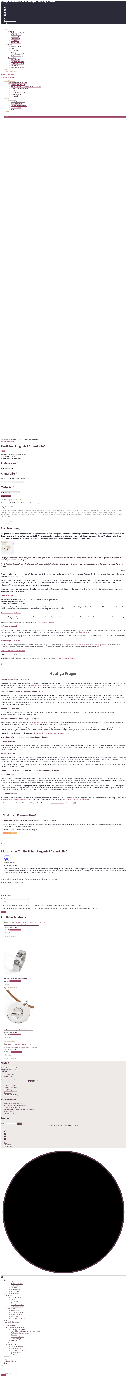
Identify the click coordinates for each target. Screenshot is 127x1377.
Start (5, 19)
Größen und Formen (18, 92)
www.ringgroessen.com (36, 723)
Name (3, 898)
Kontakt (6, 111)
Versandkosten (16, 500)
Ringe (13, 48)
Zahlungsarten (9, 1113)
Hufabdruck (15, 41)
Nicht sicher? (12, 58)
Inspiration (14, 65)
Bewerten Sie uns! (10, 1085)
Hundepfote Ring (115, 510)
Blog (5, 23)
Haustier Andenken (103, 510)
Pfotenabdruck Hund (88, 512)
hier (28, 479)
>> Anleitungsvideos (37, 685)
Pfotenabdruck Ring (89, 510)
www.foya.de (59, 658)
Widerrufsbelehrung (57, 803)
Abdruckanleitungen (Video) (20, 88)
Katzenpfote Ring (27, 512)
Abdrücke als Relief (17, 33)
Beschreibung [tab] (8, 521)
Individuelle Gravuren (48, 622)
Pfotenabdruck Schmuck (64, 514)
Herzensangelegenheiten (19, 106)
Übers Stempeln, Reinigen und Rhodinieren (75, 800)
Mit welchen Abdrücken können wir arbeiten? (26, 86)
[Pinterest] (5, 508)
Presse (13, 109)
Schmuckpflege (16, 94)
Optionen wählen (15, 929)
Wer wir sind (12, 100)
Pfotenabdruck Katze (73, 512)
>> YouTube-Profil (62, 685)
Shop (6, 29)
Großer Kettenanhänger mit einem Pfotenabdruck (18, 1030)
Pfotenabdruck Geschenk (103, 512)
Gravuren (14, 90)
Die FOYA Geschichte (18, 102)
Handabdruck (15, 39)
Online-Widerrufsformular (12, 1107)
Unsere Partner (16, 108)
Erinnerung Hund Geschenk (43, 512)
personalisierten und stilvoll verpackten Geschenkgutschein (86, 645)
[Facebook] (1, 508)
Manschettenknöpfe (17, 54)
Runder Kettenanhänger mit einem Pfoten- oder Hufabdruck (21, 925)
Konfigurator (15, 60)
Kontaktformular (7, 1076)
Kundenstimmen (16, 104)
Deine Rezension (7, 895)
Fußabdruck (15, 37)
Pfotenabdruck (16, 35)
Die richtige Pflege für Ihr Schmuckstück (14, 800)
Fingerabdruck (16, 42)
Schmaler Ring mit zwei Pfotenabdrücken (15, 978)
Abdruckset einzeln (17, 63)
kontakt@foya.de (69, 658)
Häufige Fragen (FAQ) (18, 85)
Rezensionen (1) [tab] (9, 523)
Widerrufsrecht (9, 1111)
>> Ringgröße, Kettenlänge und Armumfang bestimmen (50, 733)
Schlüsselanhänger (17, 56)
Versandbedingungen (81, 632)
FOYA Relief (59, 510)
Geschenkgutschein (17, 62)
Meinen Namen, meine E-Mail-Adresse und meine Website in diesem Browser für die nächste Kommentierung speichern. (42, 905)
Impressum (8, 1145)
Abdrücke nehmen (10, 21)
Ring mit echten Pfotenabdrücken (45, 514)
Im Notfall (14, 96)
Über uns (7, 98)
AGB (74, 803)
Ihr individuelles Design (11, 71)
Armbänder (15, 50)
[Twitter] (3, 508)
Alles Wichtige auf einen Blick (17, 83)
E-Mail (3, 902)
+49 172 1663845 (8, 1074)
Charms (13, 52)
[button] (4, 115)
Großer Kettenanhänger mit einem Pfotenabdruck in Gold (20, 1047)
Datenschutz (8, 1147)
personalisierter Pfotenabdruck (11, 512)
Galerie (6, 69)
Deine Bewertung (7, 882)
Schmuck (11, 44)
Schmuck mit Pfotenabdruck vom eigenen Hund (88, 514)
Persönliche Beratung (18, 67)
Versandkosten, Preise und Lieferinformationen (19, 1109)
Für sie (42, 510)
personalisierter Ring (59, 512)
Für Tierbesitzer (68, 510)
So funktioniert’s (9, 81)
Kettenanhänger (16, 46)
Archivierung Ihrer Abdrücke (13, 1104)
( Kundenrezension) (7, 442)
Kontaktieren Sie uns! (10, 833)
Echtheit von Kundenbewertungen (15, 1106)
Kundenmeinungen (10, 1091)
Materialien (7, 1093)
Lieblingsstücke (50, 510)
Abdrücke (11, 31)
